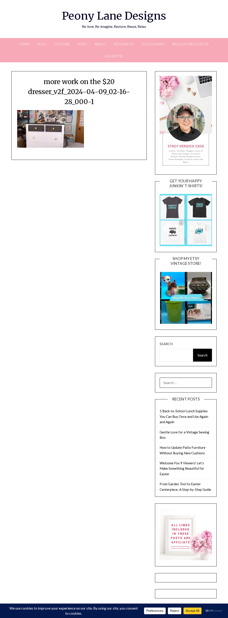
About (100, 44)
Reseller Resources (190, 44)
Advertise (114, 56)
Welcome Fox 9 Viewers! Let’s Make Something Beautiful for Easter (182, 468)
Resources (124, 44)
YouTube (62, 44)
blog (41, 44)
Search (166, 344)
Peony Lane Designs (114, 15)
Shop (82, 44)
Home (25, 44)
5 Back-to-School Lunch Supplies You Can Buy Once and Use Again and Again (184, 416)
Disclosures (153, 44)
